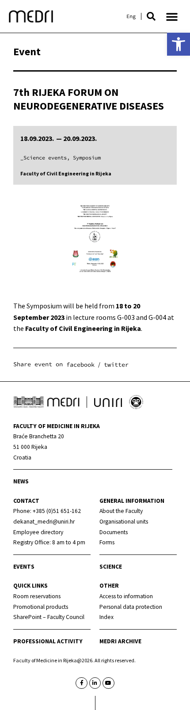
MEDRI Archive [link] (120, 641)
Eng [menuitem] (131, 16)
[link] (178, 44)
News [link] (21, 481)
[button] (151, 16)
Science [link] (110, 566)
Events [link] (23, 566)
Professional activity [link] (48, 641)
